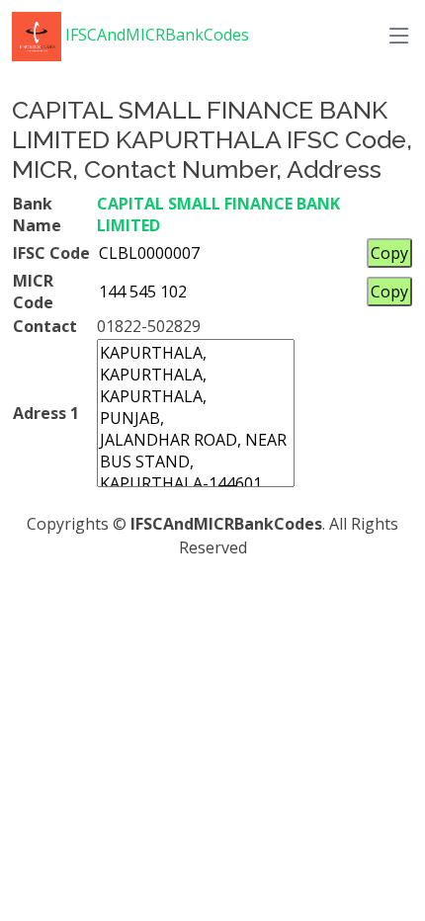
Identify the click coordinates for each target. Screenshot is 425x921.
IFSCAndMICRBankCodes (155, 34)
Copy (389, 253)
